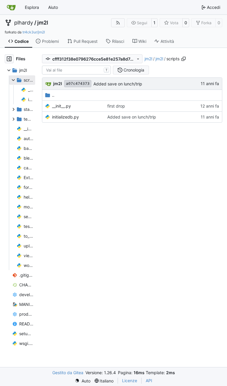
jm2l (42, 23)
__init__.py (61, 105)
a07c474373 (78, 83)
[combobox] (76, 70)
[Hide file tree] (9, 58)
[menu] (82, 380)
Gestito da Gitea (67, 372)
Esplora (32, 7)
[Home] (11, 7)
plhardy (23, 23)
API (149, 380)
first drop (116, 105)
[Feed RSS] (118, 22)
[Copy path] (183, 59)
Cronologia (134, 69)
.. (53, 95)
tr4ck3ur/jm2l (33, 32)
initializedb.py (65, 116)
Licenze (129, 380)
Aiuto (53, 7)
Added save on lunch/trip (117, 83)
